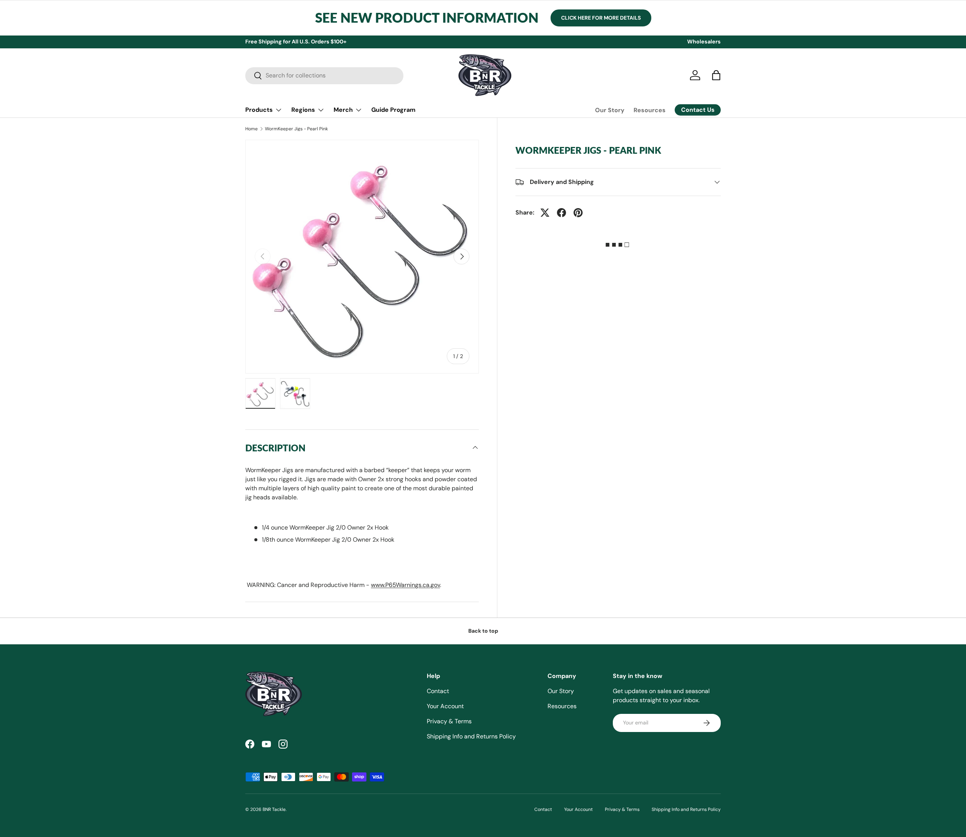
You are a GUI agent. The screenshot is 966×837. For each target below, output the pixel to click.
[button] (716, 75)
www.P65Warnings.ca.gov (405, 585)
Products (259, 110)
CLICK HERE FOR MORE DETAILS (601, 17)
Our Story (610, 110)
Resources (650, 110)
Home (251, 129)
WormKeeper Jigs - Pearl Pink (296, 129)
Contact (438, 691)
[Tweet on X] (545, 212)
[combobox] (324, 75)
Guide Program (393, 110)
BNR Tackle (274, 809)
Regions (303, 110)
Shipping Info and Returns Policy (471, 736)
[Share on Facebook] (561, 212)
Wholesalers (704, 41)
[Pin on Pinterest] (578, 212)
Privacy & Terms (449, 721)
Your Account (445, 706)
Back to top (483, 630)
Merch (343, 110)
